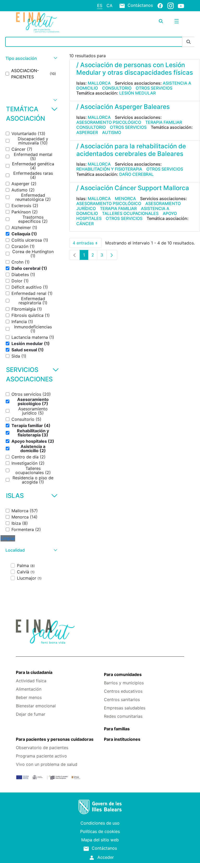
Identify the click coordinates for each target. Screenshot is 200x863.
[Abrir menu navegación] (176, 21)
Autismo (111, 132)
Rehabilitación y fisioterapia (109, 169)
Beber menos (29, 697)
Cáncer (85, 223)
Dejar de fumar (30, 714)
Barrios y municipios (124, 682)
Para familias (117, 728)
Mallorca (99, 83)
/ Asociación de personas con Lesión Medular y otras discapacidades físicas (134, 68)
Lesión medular (137, 93)
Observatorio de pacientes (42, 747)
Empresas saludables (124, 707)
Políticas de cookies (100, 831)
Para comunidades (123, 674)
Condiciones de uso (100, 823)
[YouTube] (181, 5)
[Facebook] (160, 5)
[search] (161, 21)
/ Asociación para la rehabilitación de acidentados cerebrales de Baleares (131, 150)
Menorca (125, 198)
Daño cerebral (136, 174)
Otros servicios (154, 88)
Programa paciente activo (41, 756)
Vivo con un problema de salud (46, 764)
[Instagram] (170, 5)
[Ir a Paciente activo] (44, 22)
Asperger (87, 132)
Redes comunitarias (123, 716)
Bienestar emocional (36, 705)
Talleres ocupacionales (130, 213)
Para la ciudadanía (34, 672)
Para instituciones (122, 739)
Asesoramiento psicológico (108, 122)
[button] (30, 58)
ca (110, 5)
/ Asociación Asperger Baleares (123, 106)
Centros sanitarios (122, 699)
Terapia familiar (163, 122)
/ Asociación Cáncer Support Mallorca (132, 188)
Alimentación (28, 689)
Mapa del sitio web (100, 839)
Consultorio (117, 88)
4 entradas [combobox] (87, 244)
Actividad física (31, 680)
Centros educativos (123, 691)
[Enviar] (188, 41)
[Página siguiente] (111, 255)
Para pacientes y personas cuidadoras (54, 739)
